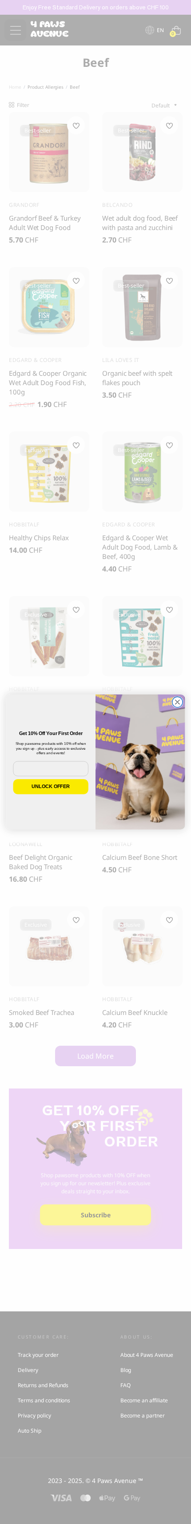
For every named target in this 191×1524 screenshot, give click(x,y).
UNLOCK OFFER (51, 786)
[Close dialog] (177, 702)
